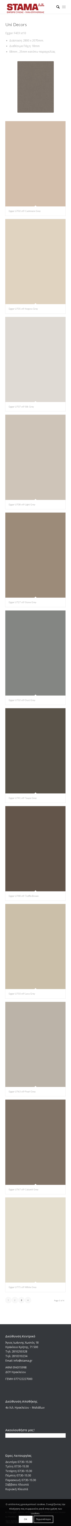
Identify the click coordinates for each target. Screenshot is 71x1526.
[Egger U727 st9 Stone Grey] (35, 555)
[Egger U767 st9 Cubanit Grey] (35, 1142)
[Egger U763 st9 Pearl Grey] (35, 1044)
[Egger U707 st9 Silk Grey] (35, 359)
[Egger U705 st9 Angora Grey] (35, 261)
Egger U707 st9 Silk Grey (21, 406)
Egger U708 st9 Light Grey (22, 504)
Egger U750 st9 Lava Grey (22, 993)
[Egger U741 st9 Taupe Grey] (35, 750)
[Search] (56, 7)
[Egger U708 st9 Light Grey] (35, 457)
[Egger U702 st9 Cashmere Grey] (35, 163)
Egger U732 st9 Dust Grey (22, 700)
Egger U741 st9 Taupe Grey (23, 798)
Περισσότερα (43, 1519)
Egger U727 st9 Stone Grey (22, 602)
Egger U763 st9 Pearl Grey (22, 1091)
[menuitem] (56, 7)
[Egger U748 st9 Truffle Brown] (35, 848)
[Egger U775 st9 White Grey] (35, 1240)
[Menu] (64, 7)
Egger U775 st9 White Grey (23, 1287)
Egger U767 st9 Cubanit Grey (23, 1189)
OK (25, 1519)
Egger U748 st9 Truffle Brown (24, 896)
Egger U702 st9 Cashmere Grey (25, 211)
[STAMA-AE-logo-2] (29, 7)
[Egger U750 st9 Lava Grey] (35, 946)
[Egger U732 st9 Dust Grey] (35, 653)
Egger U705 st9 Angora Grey (23, 308)
